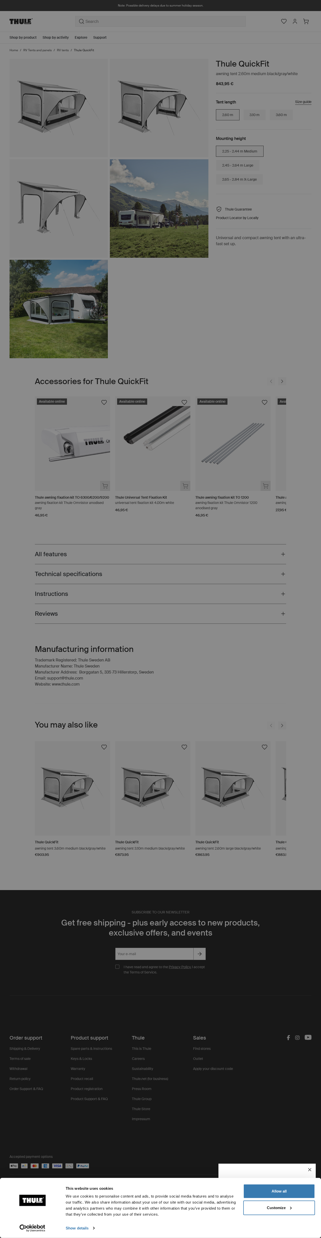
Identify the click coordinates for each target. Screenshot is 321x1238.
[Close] (310, 1170)
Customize (276, 1207)
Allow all (279, 1191)
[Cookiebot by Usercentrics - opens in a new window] (32, 1228)
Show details (77, 1228)
